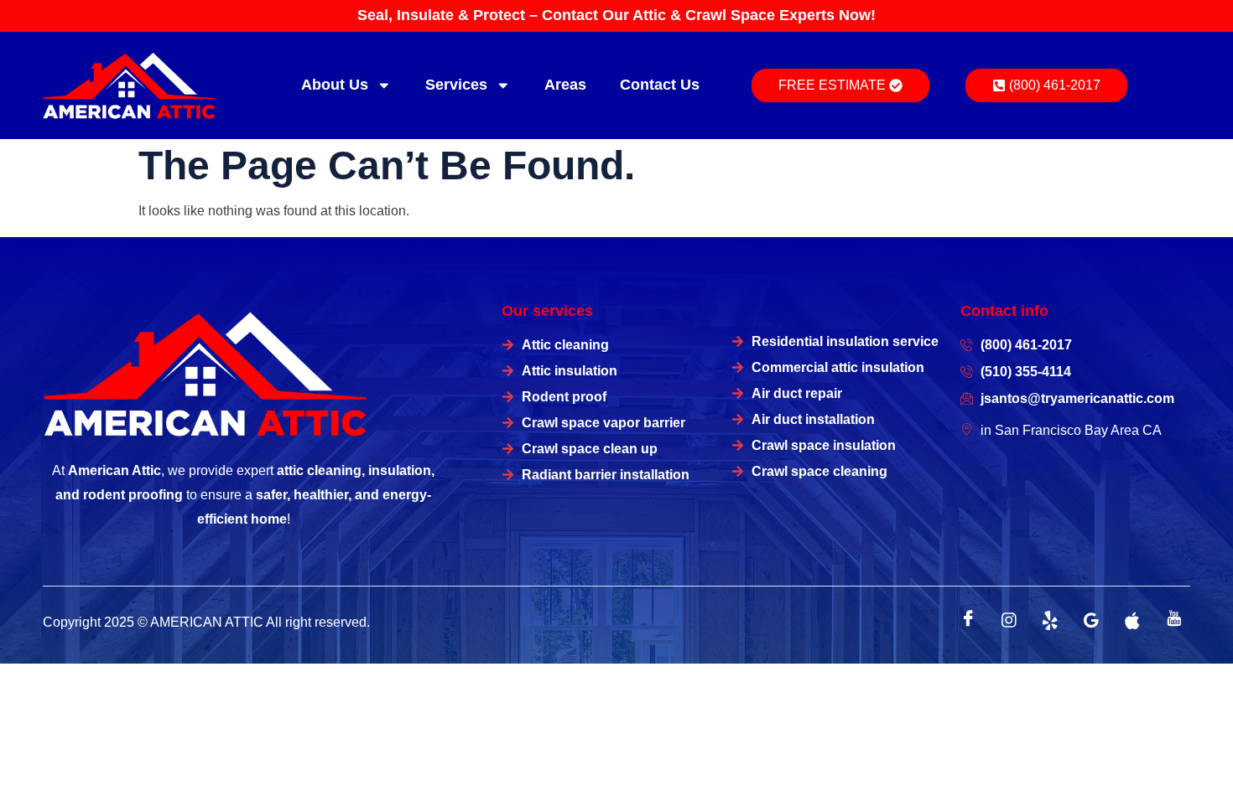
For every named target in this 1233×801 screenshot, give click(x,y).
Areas (565, 84)
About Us (334, 84)
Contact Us (660, 84)
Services (456, 84)
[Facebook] (968, 620)
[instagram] (1009, 620)
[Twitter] (1050, 620)
